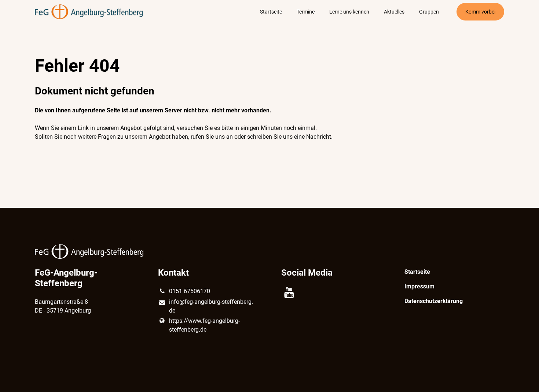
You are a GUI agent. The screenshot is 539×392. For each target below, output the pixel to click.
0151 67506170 (189, 291)
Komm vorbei (480, 12)
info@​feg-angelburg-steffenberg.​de (211, 306)
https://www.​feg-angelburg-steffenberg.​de (204, 325)
